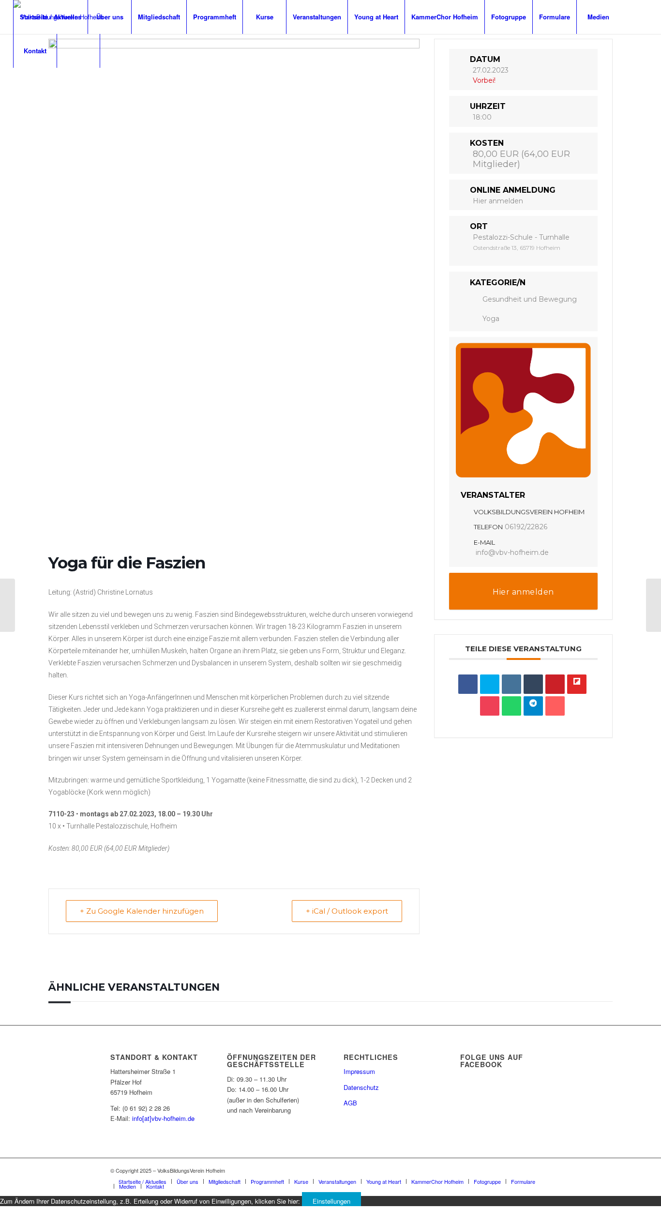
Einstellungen (331, 1201)
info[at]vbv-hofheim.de (163, 1118)
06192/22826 (526, 526)
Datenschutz (361, 1087)
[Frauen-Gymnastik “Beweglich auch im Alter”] (653, 605)
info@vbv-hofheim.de (512, 552)
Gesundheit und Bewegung (529, 299)
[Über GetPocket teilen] (489, 706)
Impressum (359, 1071)
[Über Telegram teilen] (533, 706)
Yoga (490, 318)
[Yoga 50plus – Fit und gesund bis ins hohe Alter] (7, 605)
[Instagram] (30, 84)
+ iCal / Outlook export (347, 911)
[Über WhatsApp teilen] (511, 706)
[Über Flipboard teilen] (576, 684)
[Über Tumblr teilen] (533, 684)
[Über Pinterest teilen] (555, 684)
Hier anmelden (498, 201)
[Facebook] (16, 84)
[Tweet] (489, 684)
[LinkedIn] (511, 684)
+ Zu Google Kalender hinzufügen (142, 911)
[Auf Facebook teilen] (468, 684)
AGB (350, 1102)
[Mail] (45, 84)
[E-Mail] (555, 706)
